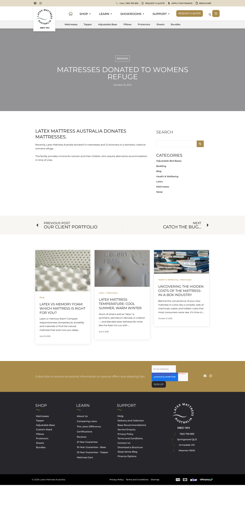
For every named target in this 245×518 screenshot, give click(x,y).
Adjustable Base (107, 24)
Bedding (122, 58)
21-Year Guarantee (87, 442)
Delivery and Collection (131, 420)
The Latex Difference (89, 426)
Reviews (81, 437)
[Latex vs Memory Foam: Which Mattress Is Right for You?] (62, 270)
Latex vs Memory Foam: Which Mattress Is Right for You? (62, 308)
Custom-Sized (44, 429)
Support (160, 14)
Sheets (160, 24)
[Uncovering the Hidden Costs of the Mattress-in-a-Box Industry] (181, 261)
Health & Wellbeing (167, 176)
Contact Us (124, 443)
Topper (88, 24)
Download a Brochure (130, 447)
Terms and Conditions (130, 438)
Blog (158, 171)
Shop (84, 14)
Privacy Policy (125, 434)
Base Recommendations (132, 425)
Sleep (159, 192)
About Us (82, 416)
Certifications (84, 431)
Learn (104, 14)
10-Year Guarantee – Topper (92, 452)
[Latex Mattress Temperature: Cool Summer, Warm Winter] (122, 268)
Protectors (144, 24)
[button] (210, 14)
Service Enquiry (127, 429)
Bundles (175, 24)
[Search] (200, 144)
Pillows (127, 24)
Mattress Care (85, 457)
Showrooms (130, 14)
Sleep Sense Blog (127, 451)
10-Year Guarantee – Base (91, 447)
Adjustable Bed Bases (168, 161)
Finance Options (127, 456)
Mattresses (71, 24)
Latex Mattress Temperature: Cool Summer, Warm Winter (120, 304)
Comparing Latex (87, 421)
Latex (159, 181)
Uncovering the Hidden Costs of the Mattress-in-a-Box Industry (181, 291)
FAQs (120, 416)
